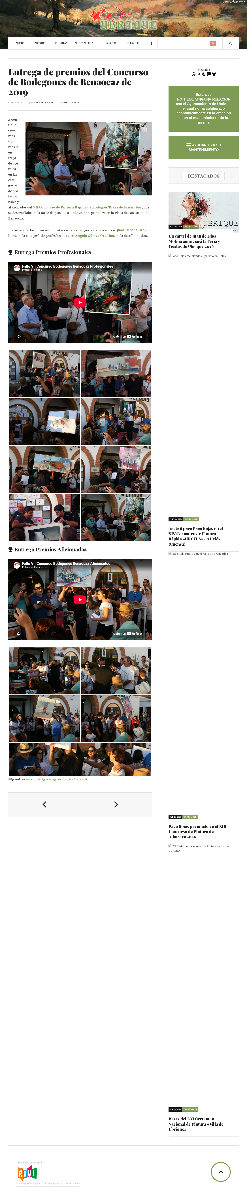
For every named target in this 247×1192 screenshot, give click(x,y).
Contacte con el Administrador (62, 1183)
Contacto (131, 43)
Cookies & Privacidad (29, 1183)
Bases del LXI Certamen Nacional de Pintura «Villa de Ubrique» (196, 1124)
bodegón (43, 779)
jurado (72, 779)
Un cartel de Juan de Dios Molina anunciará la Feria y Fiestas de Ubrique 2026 (194, 241)
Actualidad (191, 227)
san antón (82, 779)
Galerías (61, 43)
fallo (64, 779)
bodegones (55, 779)
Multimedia (84, 43)
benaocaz (31, 779)
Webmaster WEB (43, 102)
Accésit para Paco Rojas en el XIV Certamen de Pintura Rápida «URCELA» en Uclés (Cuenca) (196, 536)
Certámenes (190, 1109)
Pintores (39, 43)
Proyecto (108, 43)
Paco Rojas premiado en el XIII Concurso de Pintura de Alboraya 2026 (197, 831)
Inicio (19, 43)
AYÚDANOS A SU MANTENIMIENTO (205, 147)
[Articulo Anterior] (44, 805)
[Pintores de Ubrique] (123, 18)
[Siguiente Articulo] (116, 805)
